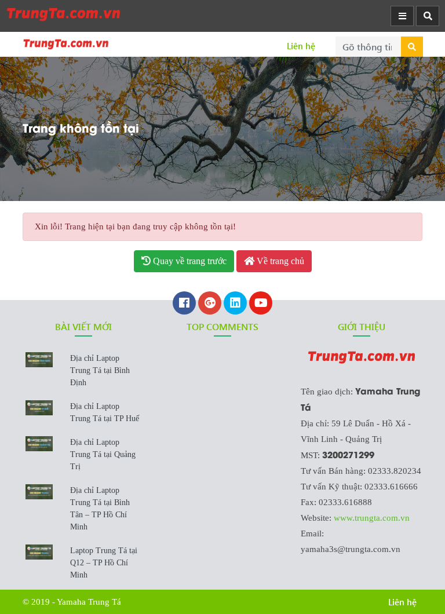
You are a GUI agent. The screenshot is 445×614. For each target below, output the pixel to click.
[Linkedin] (235, 304)
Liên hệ (301, 46)
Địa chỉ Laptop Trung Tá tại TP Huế (104, 412)
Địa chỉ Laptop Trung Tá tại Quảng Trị (103, 454)
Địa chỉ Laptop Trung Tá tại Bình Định (100, 370)
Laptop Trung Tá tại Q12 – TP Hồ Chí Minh (103, 562)
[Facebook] (184, 304)
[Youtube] (260, 304)
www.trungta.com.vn (372, 517)
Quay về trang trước (189, 261)
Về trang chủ (279, 261)
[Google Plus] (209, 304)
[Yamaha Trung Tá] (64, 14)
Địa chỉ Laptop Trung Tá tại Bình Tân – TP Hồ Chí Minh (100, 508)
